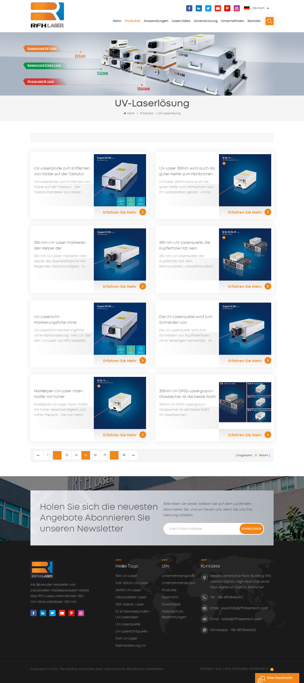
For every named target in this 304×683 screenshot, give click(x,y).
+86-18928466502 (230, 597)
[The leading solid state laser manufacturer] (47, 15)
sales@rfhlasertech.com (242, 619)
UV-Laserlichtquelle (131, 631)
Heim (117, 21)
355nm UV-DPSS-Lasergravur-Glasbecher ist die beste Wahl (187, 394)
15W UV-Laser (126, 576)
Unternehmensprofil (178, 576)
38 (123, 455)
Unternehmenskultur (178, 583)
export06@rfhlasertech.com (245, 608)
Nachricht (170, 597)
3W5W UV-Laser (128, 590)
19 (105, 455)
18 (95, 455)
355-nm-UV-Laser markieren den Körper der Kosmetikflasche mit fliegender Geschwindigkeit (60, 246)
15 (67, 455)
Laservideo (181, 21)
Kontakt (254, 21)
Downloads (171, 604)
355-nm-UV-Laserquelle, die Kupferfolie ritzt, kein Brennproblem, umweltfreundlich (184, 246)
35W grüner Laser (129, 604)
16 (76, 455)
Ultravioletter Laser (131, 597)
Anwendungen (156, 21)
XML (219, 669)
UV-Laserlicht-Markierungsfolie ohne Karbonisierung (55, 320)
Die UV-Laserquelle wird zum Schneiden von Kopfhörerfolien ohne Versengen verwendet (186, 320)
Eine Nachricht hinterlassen (280, 679)
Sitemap (207, 669)
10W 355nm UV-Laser (132, 583)
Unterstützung (206, 21)
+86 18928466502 (243, 630)
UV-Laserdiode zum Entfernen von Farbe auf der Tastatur (62, 171)
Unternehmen (232, 21)
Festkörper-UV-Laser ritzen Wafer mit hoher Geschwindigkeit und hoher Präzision (60, 394)
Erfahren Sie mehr (120, 212)
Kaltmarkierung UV (130, 645)
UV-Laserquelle (127, 624)
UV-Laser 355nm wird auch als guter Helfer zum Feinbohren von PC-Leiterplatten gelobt (187, 171)
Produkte (132, 21)
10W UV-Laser (126, 638)
